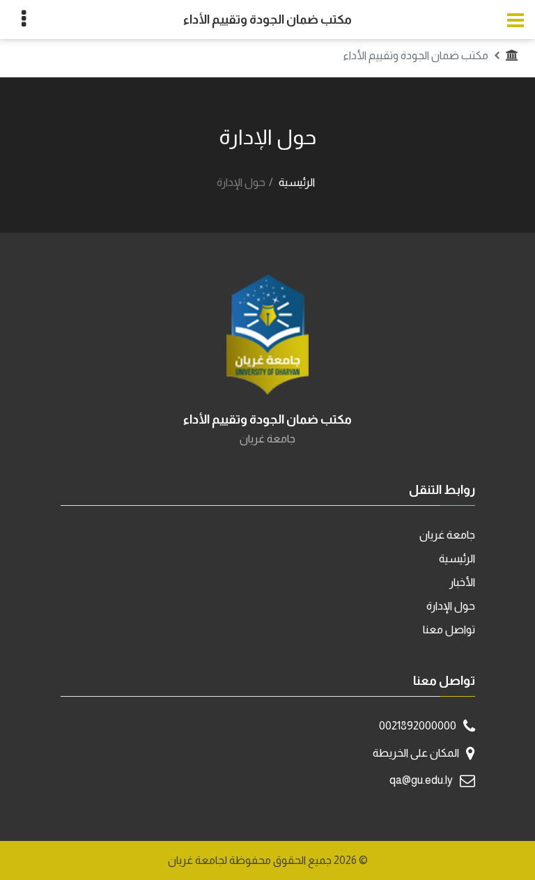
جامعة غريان (447, 535)
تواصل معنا (449, 629)
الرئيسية (297, 182)
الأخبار (462, 582)
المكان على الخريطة (416, 753)
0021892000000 (417, 726)
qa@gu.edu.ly (421, 780)
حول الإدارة (450, 606)
